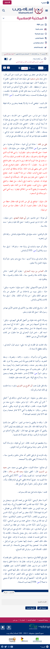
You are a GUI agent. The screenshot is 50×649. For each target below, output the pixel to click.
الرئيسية (44, 54)
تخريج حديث (31, 608)
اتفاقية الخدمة (32, 620)
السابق (11, 592)
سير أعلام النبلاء (35, 54)
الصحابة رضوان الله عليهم (22, 54)
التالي (6, 592)
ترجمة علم (42, 608)
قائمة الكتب (39, 38)
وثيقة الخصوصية (43, 620)
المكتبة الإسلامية (30, 18)
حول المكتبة (39, 34)
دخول (7, 2)
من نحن (15, 620)
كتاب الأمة (39, 29)
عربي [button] (44, 3)
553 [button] (25, 68)
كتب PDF (40, 24)
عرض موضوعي (38, 43)
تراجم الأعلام (38, 47)
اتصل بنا (22, 620)
